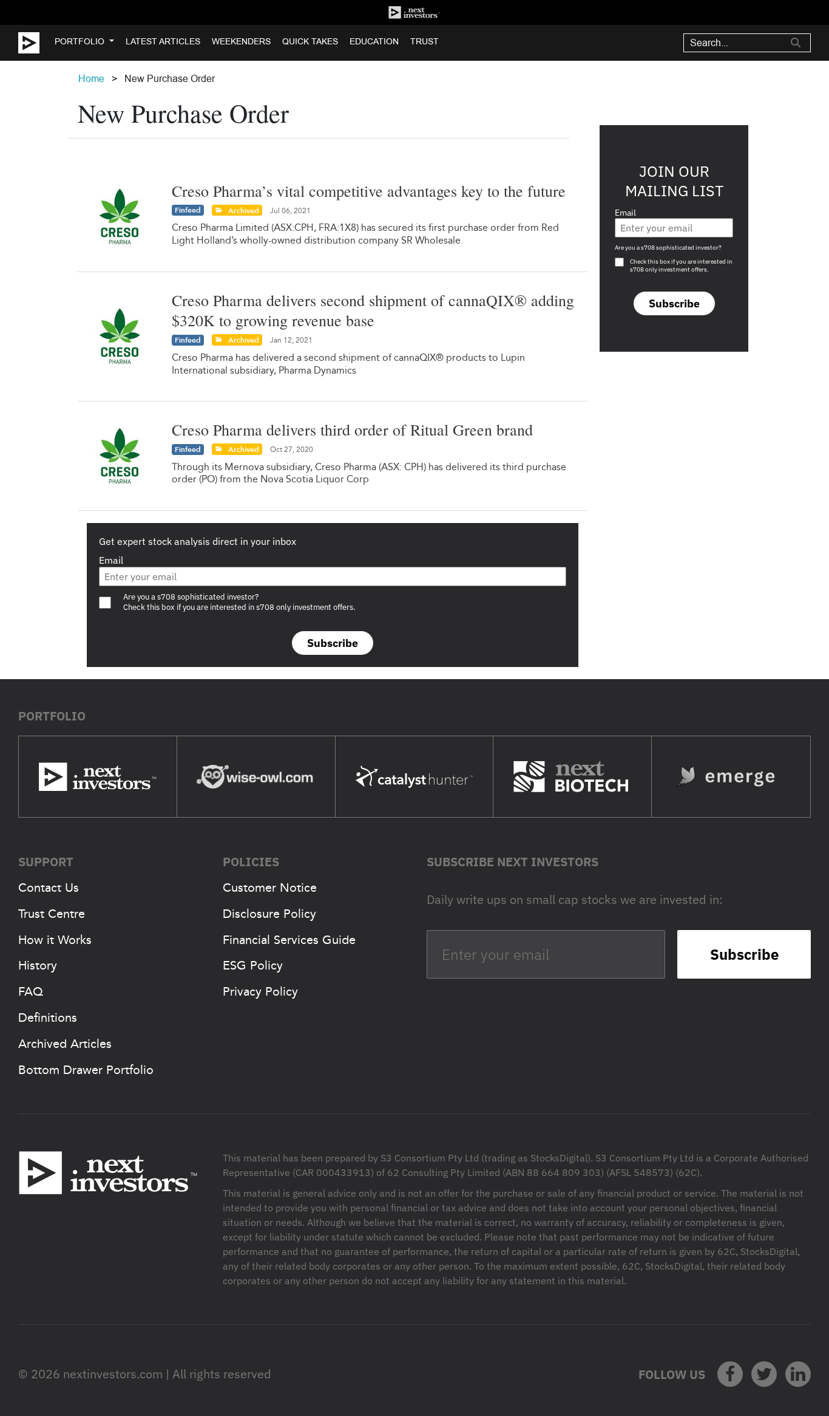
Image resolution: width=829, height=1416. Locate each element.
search (796, 42)
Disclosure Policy (269, 913)
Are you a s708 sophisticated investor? (668, 247)
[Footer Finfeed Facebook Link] (730, 1374)
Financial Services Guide (289, 939)
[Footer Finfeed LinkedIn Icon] (798, 1374)
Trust (424, 41)
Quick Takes (310, 41)
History (37, 965)
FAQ (30, 991)
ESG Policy (253, 965)
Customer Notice (270, 887)
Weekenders (241, 41)
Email (111, 560)
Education (374, 41)
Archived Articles (65, 1043)
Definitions (47, 1017)
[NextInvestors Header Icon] (414, 12)
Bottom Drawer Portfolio (86, 1069)
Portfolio (79, 41)
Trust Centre (51, 913)
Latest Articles (163, 41)
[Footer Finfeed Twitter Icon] (764, 1374)
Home (91, 79)
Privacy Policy (260, 991)
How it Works (55, 939)
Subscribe (332, 643)
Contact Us (48, 887)
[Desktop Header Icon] (36, 42)
